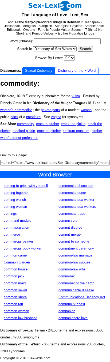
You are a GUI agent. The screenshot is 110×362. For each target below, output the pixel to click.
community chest (71, 304)
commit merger (70, 234)
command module (17, 220)
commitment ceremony (76, 248)
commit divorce (70, 227)
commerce (12, 234)
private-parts (50, 110)
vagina (56, 117)
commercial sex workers (77, 207)
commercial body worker (22, 248)
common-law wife (71, 269)
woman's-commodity (16, 110)
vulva (76, 96)
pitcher (97, 131)
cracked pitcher (49, 131)
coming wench (15, 200)
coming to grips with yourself (26, 186)
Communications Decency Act (81, 297)
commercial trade (71, 214)
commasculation (16, 227)
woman (86, 110)
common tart (13, 304)
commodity (25, 124)
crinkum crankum (76, 131)
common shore (15, 297)
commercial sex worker (76, 200)
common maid (15, 283)
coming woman (15, 207)
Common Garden (17, 262)
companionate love (73, 318)
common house (16, 269)
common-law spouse (74, 262)
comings (10, 214)
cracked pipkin (24, 131)
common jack (14, 276)
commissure (67, 220)
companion (66, 311)
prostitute (33, 117)
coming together (16, 193)
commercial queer (72, 193)
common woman (16, 311)
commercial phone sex (75, 186)
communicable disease (76, 290)
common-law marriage (75, 255)
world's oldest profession (19, 138)
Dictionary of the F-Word (77, 71)
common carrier (16, 255)
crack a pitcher (47, 124)
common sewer (15, 290)
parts (14, 117)
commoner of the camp (76, 283)
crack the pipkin (73, 124)
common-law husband (20, 318)
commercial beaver (18, 241)
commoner (66, 276)
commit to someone (73, 241)
